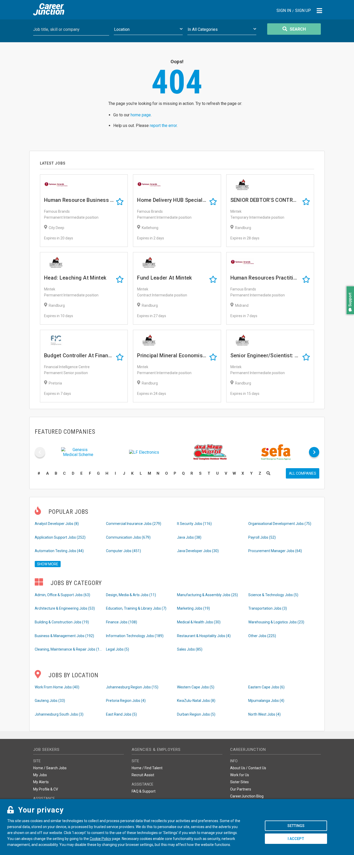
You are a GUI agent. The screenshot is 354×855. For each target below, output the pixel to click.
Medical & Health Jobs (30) (199, 622)
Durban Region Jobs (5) (196, 714)
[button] (349, 317)
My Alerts (41, 782)
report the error (163, 125)
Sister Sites (239, 782)
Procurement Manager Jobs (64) (275, 551)
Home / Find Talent (147, 768)
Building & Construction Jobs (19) (62, 622)
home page (141, 114)
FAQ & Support (143, 791)
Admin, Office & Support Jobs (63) (62, 595)
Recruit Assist (143, 775)
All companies (302, 473)
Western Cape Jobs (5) (195, 687)
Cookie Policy (100, 839)
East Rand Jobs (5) (121, 714)
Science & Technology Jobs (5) (273, 595)
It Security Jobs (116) (194, 524)
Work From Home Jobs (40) (57, 687)
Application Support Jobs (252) (60, 537)
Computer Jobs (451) (123, 551)
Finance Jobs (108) (121, 622)
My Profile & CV (45, 789)
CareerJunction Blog (247, 796)
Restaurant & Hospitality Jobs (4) (204, 636)
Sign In (284, 11)
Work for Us (239, 775)
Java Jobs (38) (189, 537)
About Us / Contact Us (248, 768)
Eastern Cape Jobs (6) (266, 687)
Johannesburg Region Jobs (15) (132, 687)
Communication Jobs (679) (128, 537)
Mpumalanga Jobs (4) (266, 701)
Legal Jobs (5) (117, 649)
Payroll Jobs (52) (262, 537)
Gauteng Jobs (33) (50, 701)
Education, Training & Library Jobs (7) (136, 608)
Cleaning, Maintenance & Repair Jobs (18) (68, 649)
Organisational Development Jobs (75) (279, 524)
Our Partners (240, 789)
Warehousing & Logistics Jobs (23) (276, 622)
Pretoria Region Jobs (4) (126, 701)
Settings (296, 826)
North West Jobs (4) (264, 714)
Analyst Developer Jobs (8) (57, 524)
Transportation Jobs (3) (267, 608)
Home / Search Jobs (50, 768)
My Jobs (40, 775)
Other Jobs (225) (262, 636)
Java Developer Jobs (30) (198, 551)
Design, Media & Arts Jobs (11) (131, 595)
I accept (296, 839)
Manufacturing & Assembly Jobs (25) (207, 595)
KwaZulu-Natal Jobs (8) (196, 701)
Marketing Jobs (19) (193, 608)
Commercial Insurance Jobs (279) (133, 524)
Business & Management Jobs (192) (64, 636)
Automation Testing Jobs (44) (59, 551)
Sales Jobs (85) (189, 649)
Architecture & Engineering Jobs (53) (65, 608)
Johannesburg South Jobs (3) (59, 714)
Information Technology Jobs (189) (135, 636)
